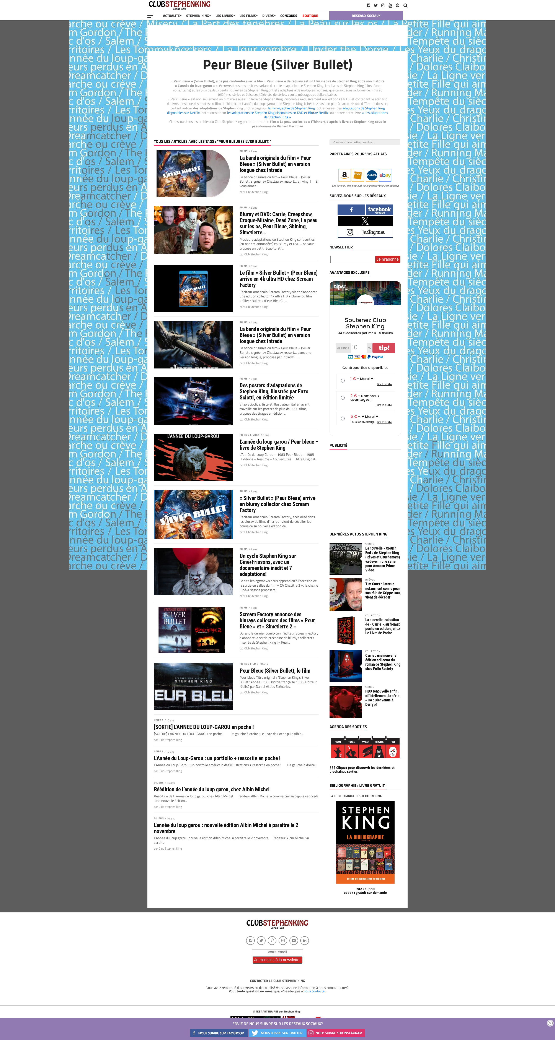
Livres (158, 720)
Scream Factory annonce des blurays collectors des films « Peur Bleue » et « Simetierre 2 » (277, 620)
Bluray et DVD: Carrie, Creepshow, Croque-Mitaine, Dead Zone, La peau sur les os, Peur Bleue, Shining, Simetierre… (279, 223)
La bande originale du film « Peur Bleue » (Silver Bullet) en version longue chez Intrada (275, 164)
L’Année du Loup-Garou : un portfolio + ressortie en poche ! (217, 758)
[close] (550, 1023)
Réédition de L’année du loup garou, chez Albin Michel (212, 789)
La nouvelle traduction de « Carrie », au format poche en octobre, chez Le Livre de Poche (382, 626)
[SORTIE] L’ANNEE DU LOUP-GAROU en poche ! (204, 727)
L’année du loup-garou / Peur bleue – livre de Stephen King (279, 445)
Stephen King (197, 15)
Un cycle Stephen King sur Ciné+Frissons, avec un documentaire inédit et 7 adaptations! (268, 565)
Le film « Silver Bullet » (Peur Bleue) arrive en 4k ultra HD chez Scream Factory (279, 279)
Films (244, 151)
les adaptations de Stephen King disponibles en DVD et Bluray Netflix (277, 112)
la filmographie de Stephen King (291, 108)
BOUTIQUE (310, 15)
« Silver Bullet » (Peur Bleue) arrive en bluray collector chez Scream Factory (277, 504)
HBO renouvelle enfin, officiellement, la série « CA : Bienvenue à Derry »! (382, 698)
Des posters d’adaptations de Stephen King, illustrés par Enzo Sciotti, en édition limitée (274, 391)
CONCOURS (288, 15)
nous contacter (315, 991)
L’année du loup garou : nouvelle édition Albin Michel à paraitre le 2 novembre (226, 828)
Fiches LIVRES (250, 435)
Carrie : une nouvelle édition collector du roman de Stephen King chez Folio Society (382, 662)
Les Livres (224, 15)
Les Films (248, 15)
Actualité (171, 15)
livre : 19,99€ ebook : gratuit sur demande (365, 890)
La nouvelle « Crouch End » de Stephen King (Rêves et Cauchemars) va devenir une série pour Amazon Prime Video (382, 559)
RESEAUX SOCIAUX (366, 15)
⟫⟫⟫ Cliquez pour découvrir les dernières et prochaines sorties (362, 769)
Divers (159, 782)
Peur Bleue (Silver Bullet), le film (275, 671)
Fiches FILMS (249, 664)
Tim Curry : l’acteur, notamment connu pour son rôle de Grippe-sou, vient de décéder (383, 590)
